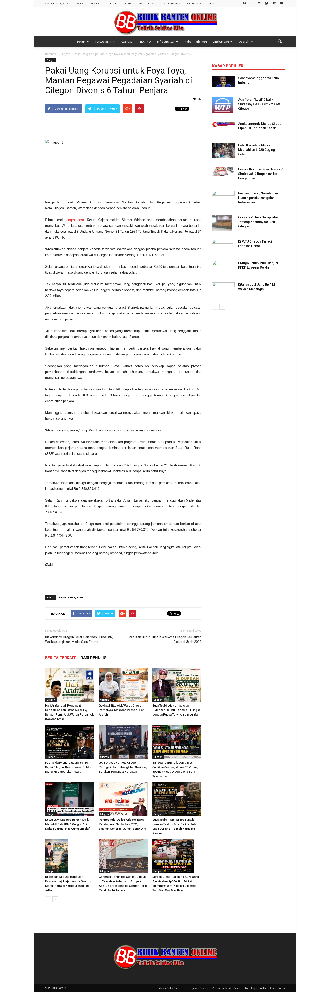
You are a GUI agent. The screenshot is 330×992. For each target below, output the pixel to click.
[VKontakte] (281, 3)
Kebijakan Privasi (197, 988)
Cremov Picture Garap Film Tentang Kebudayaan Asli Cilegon (258, 222)
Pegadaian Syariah (71, 597)
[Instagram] (259, 3)
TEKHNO (128, 3)
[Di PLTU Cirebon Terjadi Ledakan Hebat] (222, 247)
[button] (279, 41)
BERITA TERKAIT (60, 657)
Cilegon (50, 60)
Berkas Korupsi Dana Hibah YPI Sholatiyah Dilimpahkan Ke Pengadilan (261, 173)
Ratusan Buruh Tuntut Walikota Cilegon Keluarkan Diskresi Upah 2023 (165, 639)
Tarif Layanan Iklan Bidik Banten (265, 988)
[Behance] (244, 3)
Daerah (209, 3)
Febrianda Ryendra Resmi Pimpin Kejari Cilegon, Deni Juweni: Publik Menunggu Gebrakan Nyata (68, 767)
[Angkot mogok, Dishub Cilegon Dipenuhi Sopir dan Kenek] (223, 124)
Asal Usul (114, 3)
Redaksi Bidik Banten (169, 988)
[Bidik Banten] (165, 22)
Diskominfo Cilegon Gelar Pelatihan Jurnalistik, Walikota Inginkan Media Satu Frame (79, 639)
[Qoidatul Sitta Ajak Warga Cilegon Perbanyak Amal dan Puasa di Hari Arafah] (123, 685)
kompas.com (74, 220)
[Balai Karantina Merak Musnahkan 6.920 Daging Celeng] (223, 150)
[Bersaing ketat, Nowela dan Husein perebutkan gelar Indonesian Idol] (223, 196)
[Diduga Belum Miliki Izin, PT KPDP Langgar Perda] (222, 268)
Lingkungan (191, 3)
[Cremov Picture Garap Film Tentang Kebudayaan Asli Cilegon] (222, 223)
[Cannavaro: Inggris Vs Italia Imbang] (223, 81)
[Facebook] (252, 3)
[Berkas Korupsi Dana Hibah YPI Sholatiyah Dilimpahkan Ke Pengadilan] (223, 171)
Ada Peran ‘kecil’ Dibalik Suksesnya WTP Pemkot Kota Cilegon (259, 104)
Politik (79, 3)
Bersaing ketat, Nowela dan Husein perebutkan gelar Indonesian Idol (258, 198)
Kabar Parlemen (170, 3)
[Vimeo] (274, 3)
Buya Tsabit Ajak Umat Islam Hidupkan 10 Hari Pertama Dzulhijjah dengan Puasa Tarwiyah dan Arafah (176, 710)
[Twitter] (266, 3)
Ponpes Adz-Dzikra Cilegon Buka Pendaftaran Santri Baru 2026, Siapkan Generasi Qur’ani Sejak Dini (122, 824)
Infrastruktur (145, 3)
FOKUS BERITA (95, 3)
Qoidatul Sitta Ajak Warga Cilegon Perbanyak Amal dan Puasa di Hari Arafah (121, 710)
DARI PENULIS (94, 657)
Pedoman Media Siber (226, 988)
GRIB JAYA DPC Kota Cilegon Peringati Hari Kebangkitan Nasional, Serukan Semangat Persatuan (123, 767)
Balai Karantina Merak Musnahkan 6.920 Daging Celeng (256, 149)
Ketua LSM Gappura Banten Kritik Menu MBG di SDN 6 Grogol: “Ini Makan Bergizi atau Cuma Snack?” (67, 824)
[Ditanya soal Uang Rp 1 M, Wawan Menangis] (223, 288)
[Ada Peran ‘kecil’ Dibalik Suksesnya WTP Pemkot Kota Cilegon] (222, 105)
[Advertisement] (123, 127)
